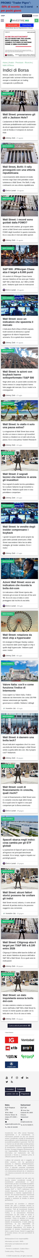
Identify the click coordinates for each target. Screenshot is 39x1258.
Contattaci (10, 1089)
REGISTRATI (27, 16)
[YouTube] (7, 1078)
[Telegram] (22, 1078)
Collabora (20, 1089)
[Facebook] (12, 1078)
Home (5, 63)
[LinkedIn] (27, 1078)
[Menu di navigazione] (2, 20)
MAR (21, 1241)
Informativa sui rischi (12, 1241)
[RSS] (12, 1082)
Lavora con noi (12, 1094)
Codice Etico (24, 1248)
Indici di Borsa (8, 65)
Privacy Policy (19, 1251)
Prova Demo (26, 25)
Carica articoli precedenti (18, 1026)
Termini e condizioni (12, 1248)
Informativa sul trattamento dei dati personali (16, 1245)
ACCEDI (35, 16)
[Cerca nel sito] (36, 20)
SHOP (3, 16)
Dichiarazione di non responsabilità (16, 1238)
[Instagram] (17, 1078)
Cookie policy (9, 1251)
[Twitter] (7, 1082)
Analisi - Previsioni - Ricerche (20, 63)
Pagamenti (25, 1094)
